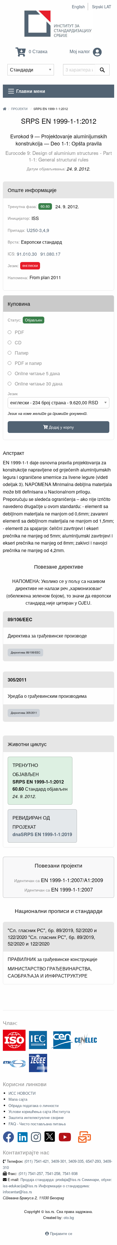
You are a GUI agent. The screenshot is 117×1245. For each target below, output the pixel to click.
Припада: (16, 230)
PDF (19, 332)
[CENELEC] (85, 1039)
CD (18, 342)
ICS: (11, 254)
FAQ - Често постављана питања (37, 1123)
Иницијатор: (19, 218)
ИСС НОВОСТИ (22, 1093)
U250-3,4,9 (38, 230)
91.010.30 (27, 254)
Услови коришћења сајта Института (39, 1111)
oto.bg (69, 1217)
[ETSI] (14, 1062)
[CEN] (62, 1039)
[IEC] (38, 1039)
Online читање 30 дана (38, 383)
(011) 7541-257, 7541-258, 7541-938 (48, 1173)
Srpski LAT (101, 6)
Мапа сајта (18, 1099)
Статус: (14, 320)
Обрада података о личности (33, 1105)
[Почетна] (4, 108)
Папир (21, 352)
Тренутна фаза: (22, 206)
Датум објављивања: (46, 168)
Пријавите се (61, 1233)
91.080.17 (50, 254)
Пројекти (19, 108)
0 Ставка (37, 51)
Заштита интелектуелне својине (36, 1117)
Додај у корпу (61, 427)
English (78, 6)
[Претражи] (102, 69)
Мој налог (80, 51)
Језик (13, 393)
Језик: (13, 265)
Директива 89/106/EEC (25, 652)
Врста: (14, 242)
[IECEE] (38, 1062)
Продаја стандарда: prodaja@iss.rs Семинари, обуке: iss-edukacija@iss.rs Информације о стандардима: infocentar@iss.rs (57, 1185)
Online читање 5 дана (37, 373)
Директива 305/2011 (24, 713)
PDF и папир (28, 363)
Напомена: (18, 277)
